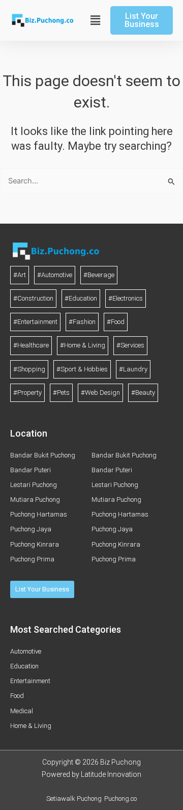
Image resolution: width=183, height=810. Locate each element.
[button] (94, 20)
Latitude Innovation (111, 774)
